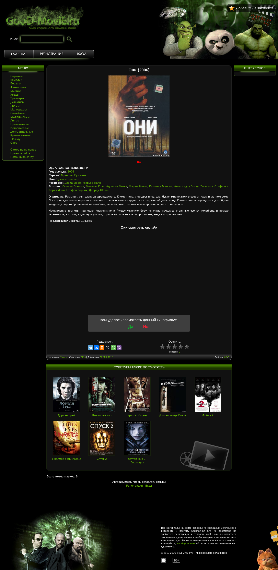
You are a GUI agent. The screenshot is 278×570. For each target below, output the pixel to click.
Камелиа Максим (160, 186)
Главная (18, 54)
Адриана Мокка (116, 186)
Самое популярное (23, 149)
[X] (107, 347)
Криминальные (20, 135)
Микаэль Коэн (95, 186)
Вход (82, 54)
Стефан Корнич (76, 190)
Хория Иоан (57, 190)
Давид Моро (73, 182)
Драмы (15, 105)
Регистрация (51, 54)
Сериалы (16, 76)
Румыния (80, 175)
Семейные (17, 113)
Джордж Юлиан (99, 190)
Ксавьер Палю (92, 182)
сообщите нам (186, 543)
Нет (146, 326)
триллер (73, 179)
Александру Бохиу (186, 186)
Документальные (21, 131)
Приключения (19, 124)
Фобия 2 (207, 415)
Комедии (16, 79)
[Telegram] (90, 347)
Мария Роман (138, 186)
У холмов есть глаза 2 (66, 458)
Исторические (19, 128)
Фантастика (18, 87)
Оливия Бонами (73, 186)
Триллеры (17, 98)
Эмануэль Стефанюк (214, 186)
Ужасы (14, 94)
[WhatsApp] (113, 347)
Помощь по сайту (22, 156)
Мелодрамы (18, 109)
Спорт (14, 142)
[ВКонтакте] (96, 347)
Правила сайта (20, 153)
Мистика (16, 91)
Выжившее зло (102, 415)
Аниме (14, 120)
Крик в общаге (137, 415)
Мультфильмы (20, 116)
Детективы (17, 102)
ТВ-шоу (15, 139)
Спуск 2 (102, 458)
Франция (67, 175)
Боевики (15, 83)
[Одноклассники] (102, 347)
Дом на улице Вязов (172, 415)
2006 (71, 171)
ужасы (62, 179)
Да (130, 326)
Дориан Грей (66, 415)
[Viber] (119, 347)
